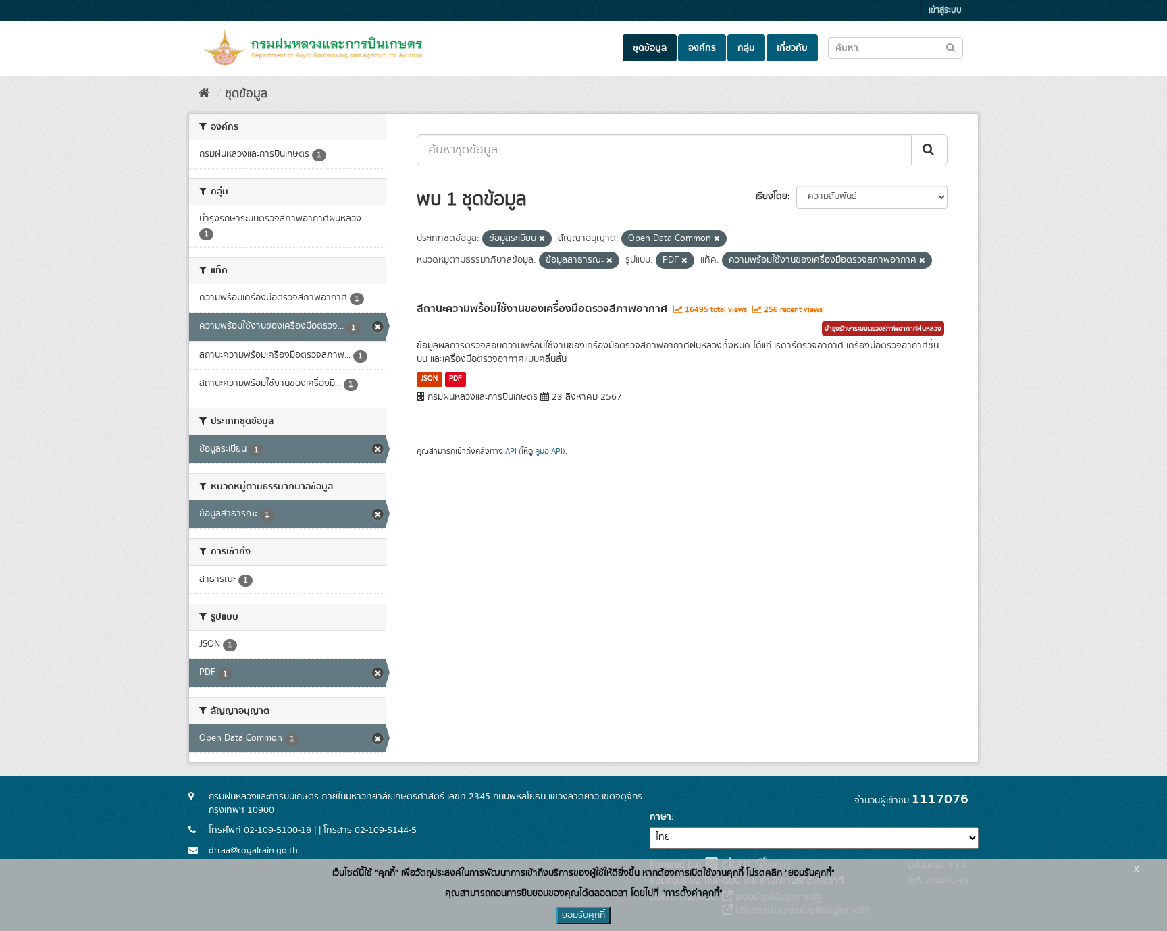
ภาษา (660, 817)
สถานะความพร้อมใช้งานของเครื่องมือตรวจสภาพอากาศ (542, 308)
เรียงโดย (771, 196)
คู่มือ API (549, 451)
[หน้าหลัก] (204, 94)
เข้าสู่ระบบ (945, 10)
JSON (429, 378)
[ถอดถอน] (542, 239)
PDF (455, 378)
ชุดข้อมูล (650, 48)
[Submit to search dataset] (950, 47)
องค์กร (702, 48)
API (511, 451)
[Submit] (929, 149)
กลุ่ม (746, 48)
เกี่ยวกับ (792, 48)
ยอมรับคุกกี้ (583, 915)
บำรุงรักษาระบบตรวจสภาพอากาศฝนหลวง (883, 329)
